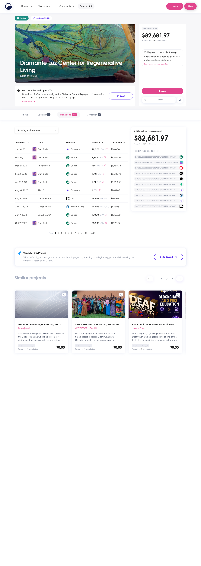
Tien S (41, 190)
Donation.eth (44, 198)
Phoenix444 (44, 165)
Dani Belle (43, 149)
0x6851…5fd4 (44, 214)
